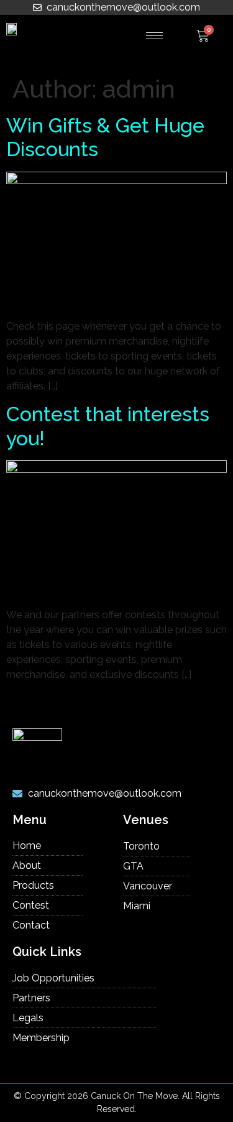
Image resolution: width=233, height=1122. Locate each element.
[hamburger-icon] (154, 36)
